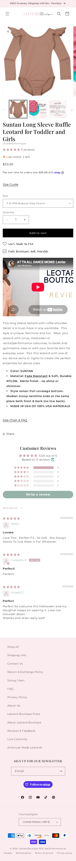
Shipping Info (16, 655)
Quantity (8, 212)
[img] (11, 518)
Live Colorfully (17, 739)
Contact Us (15, 663)
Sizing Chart (16, 680)
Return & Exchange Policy (25, 672)
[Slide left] (4, 110)
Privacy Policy (17, 697)
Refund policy (23, 853)
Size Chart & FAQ (15, 420)
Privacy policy (64, 853)
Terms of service (44, 853)
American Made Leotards (24, 747)
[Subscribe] (61, 771)
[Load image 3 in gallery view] (58, 109)
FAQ (10, 689)
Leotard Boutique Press (23, 714)
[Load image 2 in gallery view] (38, 109)
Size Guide (10, 184)
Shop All (13, 647)
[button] (7, 14)
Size (5, 195)
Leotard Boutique (28, 848)
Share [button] (10, 434)
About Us (13, 705)
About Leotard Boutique (24, 722)
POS (41, 848)
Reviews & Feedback (21, 730)
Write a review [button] (38, 494)
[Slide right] (72, 110)
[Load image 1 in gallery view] (18, 109)
